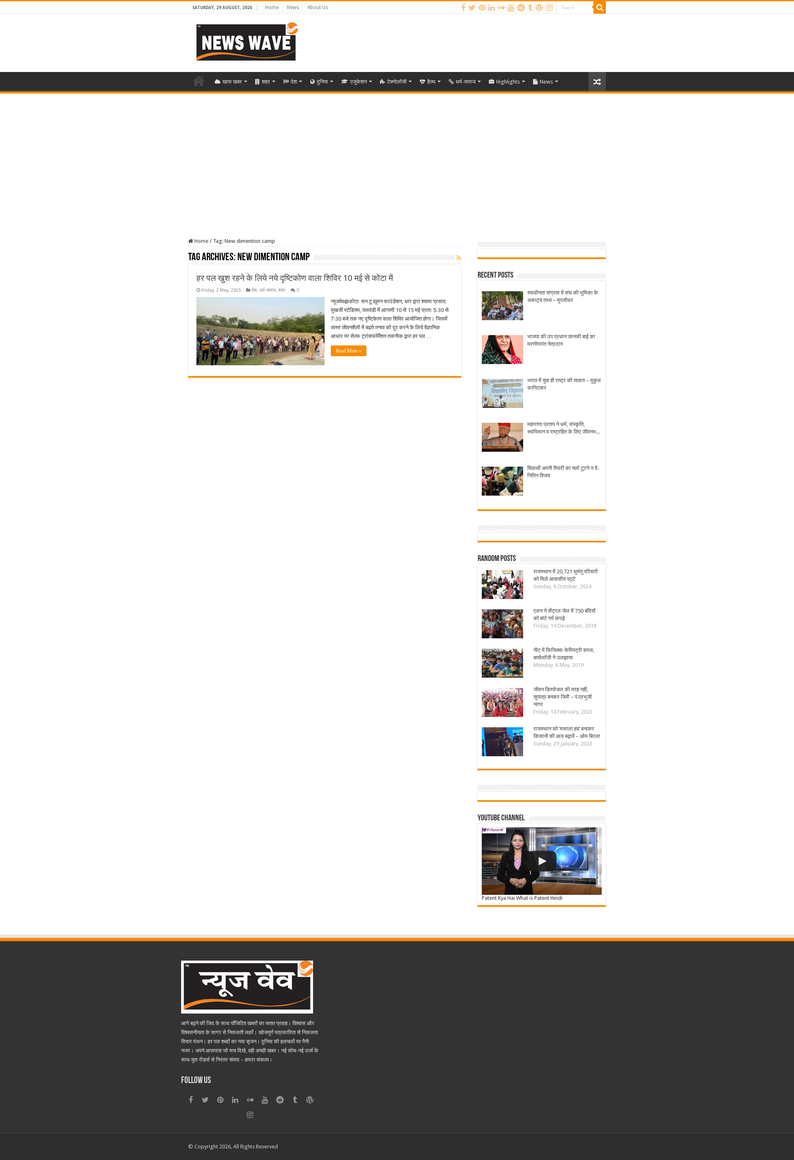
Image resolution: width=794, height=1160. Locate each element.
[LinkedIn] (491, 8)
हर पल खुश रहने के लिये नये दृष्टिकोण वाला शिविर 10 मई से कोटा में (294, 278)
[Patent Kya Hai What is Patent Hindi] (542, 861)
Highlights (508, 82)
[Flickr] (501, 8)
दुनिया (322, 82)
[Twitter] (472, 8)
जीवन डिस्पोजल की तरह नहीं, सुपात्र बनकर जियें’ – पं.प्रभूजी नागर (562, 696)
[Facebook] (463, 8)
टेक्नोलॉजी (397, 82)
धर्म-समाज (466, 82)
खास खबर (232, 82)
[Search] (599, 7)
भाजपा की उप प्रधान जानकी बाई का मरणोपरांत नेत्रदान (561, 340)
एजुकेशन (358, 82)
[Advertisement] (397, 155)
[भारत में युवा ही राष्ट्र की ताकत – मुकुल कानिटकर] (502, 394)
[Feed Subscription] (459, 257)
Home (272, 7)
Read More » (348, 351)
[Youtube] (511, 8)
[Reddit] (521, 8)
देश (294, 82)
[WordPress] (539, 8)
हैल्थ (431, 82)
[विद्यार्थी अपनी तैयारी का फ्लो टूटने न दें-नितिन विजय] (502, 482)
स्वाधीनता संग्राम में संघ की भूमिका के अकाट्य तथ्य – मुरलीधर (562, 296)
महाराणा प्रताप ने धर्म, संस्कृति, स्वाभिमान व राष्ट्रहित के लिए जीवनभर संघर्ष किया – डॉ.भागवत (562, 428)
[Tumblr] (530, 8)
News (293, 7)
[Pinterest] (482, 8)
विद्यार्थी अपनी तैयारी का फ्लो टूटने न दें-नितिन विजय (563, 472)
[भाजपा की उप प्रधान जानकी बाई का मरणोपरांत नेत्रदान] (502, 350)
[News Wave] (246, 41)
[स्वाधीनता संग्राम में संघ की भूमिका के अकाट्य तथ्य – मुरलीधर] (502, 306)
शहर (266, 82)
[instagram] (549, 8)
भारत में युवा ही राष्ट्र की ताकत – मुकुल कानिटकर (564, 384)
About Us (317, 7)
